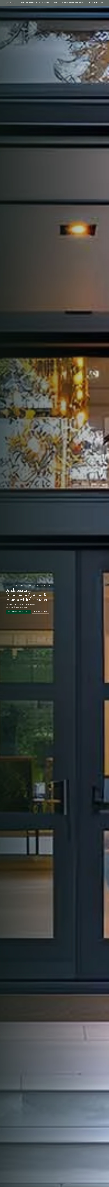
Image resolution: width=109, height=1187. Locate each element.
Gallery (65, 2)
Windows (39, 2)
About (71, 2)
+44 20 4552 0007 (97, 3)
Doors (46, 2)
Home (22, 2)
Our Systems (30, 2)
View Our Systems (40, 611)
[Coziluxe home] (10, 3)
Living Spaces (55, 2)
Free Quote (79, 2)
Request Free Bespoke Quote (18, 611)
